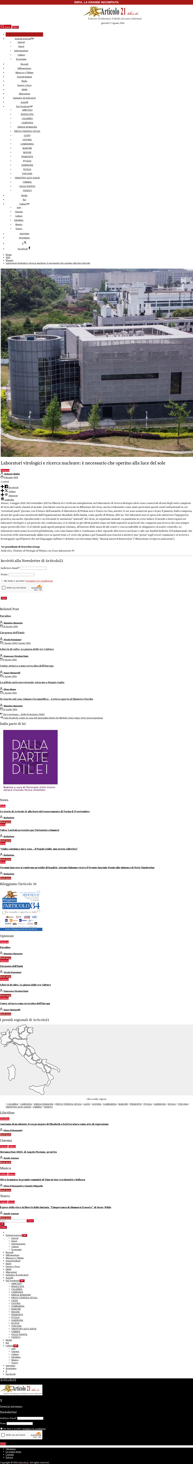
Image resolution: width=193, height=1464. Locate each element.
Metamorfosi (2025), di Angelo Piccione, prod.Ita (28, 1152)
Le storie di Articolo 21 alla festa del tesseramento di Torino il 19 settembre (45, 811)
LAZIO (27, 135)
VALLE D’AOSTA (27, 186)
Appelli (24, 102)
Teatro (19, 228)
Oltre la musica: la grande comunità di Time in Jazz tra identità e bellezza (42, 1179)
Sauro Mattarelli (11, 672)
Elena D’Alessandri (12, 1130)
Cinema (19, 211)
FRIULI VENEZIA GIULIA (27, 131)
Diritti (24, 89)
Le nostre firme (13, 1451)
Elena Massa (9, 689)
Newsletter (24, 237)
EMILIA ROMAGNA (27, 127)
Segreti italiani (24, 76)
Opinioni (5, 470)
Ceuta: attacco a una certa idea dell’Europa (27, 666)
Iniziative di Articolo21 (24, 98)
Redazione (8, 817)
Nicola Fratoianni (12, 639)
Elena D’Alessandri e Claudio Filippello (23, 1186)
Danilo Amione (11, 1158)
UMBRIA (27, 182)
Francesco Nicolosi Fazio (15, 656)
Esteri (21, 46)
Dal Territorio (23, 106)
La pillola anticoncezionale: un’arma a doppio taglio (32, 682)
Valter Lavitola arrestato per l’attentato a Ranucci (29, 830)
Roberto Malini (12, 474)
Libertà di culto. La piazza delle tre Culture (27, 649)
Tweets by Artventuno (11, 1406)
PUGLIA (27, 160)
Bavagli (24, 64)
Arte (19, 207)
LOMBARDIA (27, 144)
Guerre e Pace (24, 85)
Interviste (24, 233)
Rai (24, 199)
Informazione (21, 50)
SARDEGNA (27, 165)
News (3, 806)
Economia (21, 59)
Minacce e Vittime (24, 72)
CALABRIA (27, 118)
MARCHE (27, 148)
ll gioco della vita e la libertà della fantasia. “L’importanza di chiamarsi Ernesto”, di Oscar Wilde (55, 1207)
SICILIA (27, 169)
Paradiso (5, 616)
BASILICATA (27, 114)
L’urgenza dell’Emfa (12, 632)
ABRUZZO (27, 110)
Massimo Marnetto (13, 623)
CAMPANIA (27, 122)
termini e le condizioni (39, 581)
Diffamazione (24, 68)
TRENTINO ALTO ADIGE (27, 177)
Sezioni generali (23, 38)
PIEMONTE (27, 156)
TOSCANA (27, 173)
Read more (5, 822)
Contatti (10, 1454)
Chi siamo (11, 1449)
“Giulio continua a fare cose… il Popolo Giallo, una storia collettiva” (39, 849)
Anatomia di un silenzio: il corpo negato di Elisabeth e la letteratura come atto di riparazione (54, 1124)
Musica (18, 224)
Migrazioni (24, 93)
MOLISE (27, 152)
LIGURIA (27, 139)
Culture (21, 55)
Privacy (9, 1457)
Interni (21, 42)
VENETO (27, 190)
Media (24, 195)
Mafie (24, 81)
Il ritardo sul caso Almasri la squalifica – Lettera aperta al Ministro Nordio (46, 699)
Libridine (18, 220)
